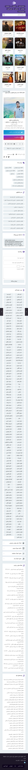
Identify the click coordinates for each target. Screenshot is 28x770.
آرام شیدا (9, 294)
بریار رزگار (19, 331)
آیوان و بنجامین (9, 305)
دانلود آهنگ (19, 128)
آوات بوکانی (8, 302)
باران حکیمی (8, 323)
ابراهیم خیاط (19, 307)
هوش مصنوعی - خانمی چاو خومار (15, 221)
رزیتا (19, 384)
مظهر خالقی (8, 503)
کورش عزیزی (19, 479)
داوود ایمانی (19, 373)
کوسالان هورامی (8, 479)
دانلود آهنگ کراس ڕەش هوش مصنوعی (14, 711)
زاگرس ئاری (8, 392)
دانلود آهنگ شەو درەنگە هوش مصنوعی (14, 741)
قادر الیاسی (8, 463)
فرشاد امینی (8, 453)
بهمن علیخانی (9, 331)
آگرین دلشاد (19, 302)
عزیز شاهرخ (8, 439)
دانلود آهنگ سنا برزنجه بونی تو (16, 574)
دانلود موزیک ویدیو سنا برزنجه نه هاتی (15, 693)
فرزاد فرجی (9, 450)
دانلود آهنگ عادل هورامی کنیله (16, 737)
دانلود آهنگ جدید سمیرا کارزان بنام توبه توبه (13, 659)
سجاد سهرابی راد (19, 400)
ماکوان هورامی (19, 487)
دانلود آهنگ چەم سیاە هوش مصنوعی (15, 595)
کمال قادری (19, 474)
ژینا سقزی (19, 397)
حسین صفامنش (19, 358)
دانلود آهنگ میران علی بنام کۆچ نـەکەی (14, 619)
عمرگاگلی (8, 447)
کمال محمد (8, 476)
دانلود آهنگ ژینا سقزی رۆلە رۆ (16, 599)
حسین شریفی (19, 355)
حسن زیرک (8, 350)
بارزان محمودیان (19, 326)
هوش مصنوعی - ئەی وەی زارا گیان (15, 204)
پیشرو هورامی (19, 336)
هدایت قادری (8, 524)
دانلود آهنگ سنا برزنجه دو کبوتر (16, 647)
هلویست (8, 529)
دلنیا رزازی (9, 376)
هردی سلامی (19, 527)
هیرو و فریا (8, 532)
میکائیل (19, 511)
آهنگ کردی (20, 171)
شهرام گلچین (19, 424)
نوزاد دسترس (8, 519)
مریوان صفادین (9, 498)
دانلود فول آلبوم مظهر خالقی (17, 644)
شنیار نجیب (19, 421)
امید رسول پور (9, 315)
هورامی (14, 6)
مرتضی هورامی (9, 495)
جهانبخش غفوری (8, 344)
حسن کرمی (19, 352)
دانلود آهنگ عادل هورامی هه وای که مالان (14, 721)
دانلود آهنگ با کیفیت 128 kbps (14, 148)
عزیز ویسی (19, 442)
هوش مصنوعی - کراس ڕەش (16, 228)
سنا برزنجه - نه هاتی (18, 207)
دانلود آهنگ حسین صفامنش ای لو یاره (15, 682)
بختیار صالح (19, 329)
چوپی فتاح (19, 347)
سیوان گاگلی (19, 413)
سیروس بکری (19, 410)
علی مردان (19, 447)
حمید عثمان (8, 365)
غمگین (16, 9)
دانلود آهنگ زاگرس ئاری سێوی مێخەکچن (14, 640)
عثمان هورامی (19, 437)
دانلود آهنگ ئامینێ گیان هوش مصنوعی (14, 746)
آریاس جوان (8, 297)
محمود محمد (19, 495)
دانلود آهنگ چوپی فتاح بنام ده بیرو (15, 586)
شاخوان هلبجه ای (8, 416)
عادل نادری (19, 431)
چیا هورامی (19, 350)
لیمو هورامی (8, 482)
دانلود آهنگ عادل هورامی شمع (16, 725)
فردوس (8, 455)
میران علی (9, 508)
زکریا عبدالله (8, 395)
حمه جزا (19, 363)
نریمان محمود (19, 519)
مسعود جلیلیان (9, 500)
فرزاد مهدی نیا (19, 453)
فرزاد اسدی (19, 450)
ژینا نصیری (9, 397)
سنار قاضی (19, 405)
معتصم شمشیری (19, 505)
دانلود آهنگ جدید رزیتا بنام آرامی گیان (15, 627)
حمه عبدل (9, 363)
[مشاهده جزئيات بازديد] (25, 763)
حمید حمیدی (19, 365)
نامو (19, 513)
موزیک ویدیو (21, 12)
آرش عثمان (19, 297)
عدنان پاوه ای (8, 437)
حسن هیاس (8, 352)
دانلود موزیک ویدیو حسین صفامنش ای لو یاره (13, 679)
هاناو (19, 524)
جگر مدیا (19, 339)
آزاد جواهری (19, 299)
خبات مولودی (8, 368)
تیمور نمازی (8, 336)
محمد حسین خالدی (9, 490)
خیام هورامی (8, 371)
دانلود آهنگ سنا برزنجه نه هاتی (16, 636)
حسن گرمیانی (8, 355)
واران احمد (19, 534)
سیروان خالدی (19, 408)
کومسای (19, 482)
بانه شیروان (8, 326)
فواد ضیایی (8, 461)
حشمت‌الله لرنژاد (19, 360)
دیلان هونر (19, 381)
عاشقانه (7, 6)
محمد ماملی (8, 492)
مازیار (9, 484)
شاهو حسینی (8, 418)
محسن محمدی (19, 490)
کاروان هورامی (9, 468)
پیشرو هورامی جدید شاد (17, 186)
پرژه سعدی (9, 334)
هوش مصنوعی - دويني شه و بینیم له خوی (14, 200)
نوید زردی (19, 521)
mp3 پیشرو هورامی (18, 168)
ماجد (9, 487)
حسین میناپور (9, 358)
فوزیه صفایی (19, 463)
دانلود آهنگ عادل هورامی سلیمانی (16, 718)
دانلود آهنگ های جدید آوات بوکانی (15, 651)
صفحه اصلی (21, 6)
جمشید (19, 344)
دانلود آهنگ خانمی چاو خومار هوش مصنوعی (13, 707)
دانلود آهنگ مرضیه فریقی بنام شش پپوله (14, 582)
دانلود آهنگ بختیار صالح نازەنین (16, 697)
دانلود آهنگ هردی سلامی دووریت (16, 723)
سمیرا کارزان (19, 402)
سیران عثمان (8, 405)
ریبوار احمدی (8, 384)
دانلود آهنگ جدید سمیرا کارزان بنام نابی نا (14, 623)
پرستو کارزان (19, 334)
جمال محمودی (19, 342)
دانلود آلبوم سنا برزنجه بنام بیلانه (16, 578)
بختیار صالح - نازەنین (18, 211)
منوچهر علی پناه (9, 505)
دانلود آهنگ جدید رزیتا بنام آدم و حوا (15, 591)
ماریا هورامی (19, 484)
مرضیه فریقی (19, 498)
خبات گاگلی (19, 368)
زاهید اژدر (19, 395)
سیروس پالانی (9, 410)
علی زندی (19, 445)
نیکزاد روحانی (8, 521)
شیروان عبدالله (9, 424)
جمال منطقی (8, 342)
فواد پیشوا (19, 461)
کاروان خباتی (19, 468)
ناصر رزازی (9, 511)
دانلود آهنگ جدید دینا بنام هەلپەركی (15, 608)
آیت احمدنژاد (19, 305)
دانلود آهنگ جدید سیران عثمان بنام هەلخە (14, 655)
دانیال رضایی (19, 379)
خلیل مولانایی (19, 371)
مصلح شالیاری (19, 503)
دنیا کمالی (9, 387)
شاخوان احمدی (19, 416)
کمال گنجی (19, 476)
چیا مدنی (8, 347)
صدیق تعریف (8, 426)
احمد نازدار (19, 310)
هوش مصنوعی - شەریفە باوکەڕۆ (16, 214)
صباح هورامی (19, 426)
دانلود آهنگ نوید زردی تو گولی (16, 716)
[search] (3, 15)
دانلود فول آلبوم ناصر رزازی (17, 616)
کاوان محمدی (19, 471)
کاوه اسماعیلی (9, 471)
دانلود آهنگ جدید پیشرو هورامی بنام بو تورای (15, 93)
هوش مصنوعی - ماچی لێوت (17, 225)
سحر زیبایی (8, 400)
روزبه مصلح (8, 389)
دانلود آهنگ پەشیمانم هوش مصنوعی (15, 744)
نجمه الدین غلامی (19, 516)
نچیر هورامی (8, 516)
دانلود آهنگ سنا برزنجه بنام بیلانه (16, 631)
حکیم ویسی (8, 360)
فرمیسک (19, 458)
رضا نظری (19, 389)
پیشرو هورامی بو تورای (18, 180)
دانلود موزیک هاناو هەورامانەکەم (16, 704)
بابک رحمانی (19, 323)
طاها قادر (19, 429)
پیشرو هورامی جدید (18, 183)
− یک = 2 (22, 266)
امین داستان (8, 318)
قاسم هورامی (19, 466)
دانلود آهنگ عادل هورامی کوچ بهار (16, 734)
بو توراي (12, 174)
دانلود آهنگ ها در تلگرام (14, 132)
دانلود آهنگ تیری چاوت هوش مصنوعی (14, 739)
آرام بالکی (19, 294)
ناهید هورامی (8, 513)
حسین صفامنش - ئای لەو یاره (16, 197)
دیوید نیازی (8, 381)
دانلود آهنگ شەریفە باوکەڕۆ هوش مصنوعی (14, 700)
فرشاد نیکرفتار (19, 455)
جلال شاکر (9, 339)
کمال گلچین (8, 474)
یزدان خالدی (19, 537)
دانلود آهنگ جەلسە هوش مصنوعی (15, 748)
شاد (15, 766)
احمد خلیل (9, 307)
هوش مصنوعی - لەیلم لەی (17, 218)
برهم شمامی (8, 329)
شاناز (19, 418)
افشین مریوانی (19, 315)
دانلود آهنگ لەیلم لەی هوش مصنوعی (15, 702)
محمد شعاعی (19, 492)
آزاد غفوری (9, 299)
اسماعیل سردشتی (19, 313)
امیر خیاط (19, 318)
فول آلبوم (10, 9)
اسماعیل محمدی (8, 313)
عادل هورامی (8, 431)
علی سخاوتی (8, 445)
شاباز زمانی (9, 413)
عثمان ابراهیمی (9, 434)
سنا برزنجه (9, 402)
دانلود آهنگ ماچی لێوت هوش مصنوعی (14, 709)
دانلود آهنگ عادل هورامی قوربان (16, 728)
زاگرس (19, 392)
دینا (19, 387)
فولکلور (22, 9)
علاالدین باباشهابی (8, 442)
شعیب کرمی (8, 421)
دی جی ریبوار (8, 379)
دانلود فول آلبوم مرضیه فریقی (17, 569)
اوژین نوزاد (19, 321)
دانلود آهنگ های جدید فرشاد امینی (15, 668)
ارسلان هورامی (9, 310)
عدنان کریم (19, 439)
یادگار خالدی (8, 534)
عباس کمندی (19, 434)
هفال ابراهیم (19, 529)
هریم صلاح (8, 527)
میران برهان (19, 508)
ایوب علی (9, 321)
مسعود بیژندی (19, 500)
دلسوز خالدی (8, 373)
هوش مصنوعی (19, 532)
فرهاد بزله (9, 458)
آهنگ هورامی (20, 174)
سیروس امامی (9, 408)
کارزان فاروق (8, 466)
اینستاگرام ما (17, 137)
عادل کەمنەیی (9, 429)
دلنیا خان (19, 376)
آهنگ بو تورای (8, 168)
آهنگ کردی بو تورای (10, 171)
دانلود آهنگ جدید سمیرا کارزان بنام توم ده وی (13, 612)
